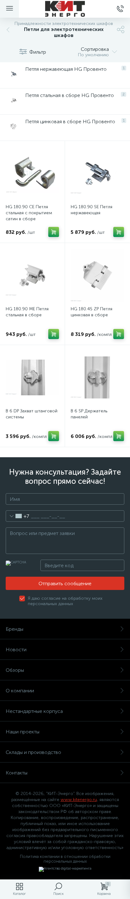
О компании (20, 691)
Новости (16, 650)
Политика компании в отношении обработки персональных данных (65, 859)
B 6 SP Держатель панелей (89, 414)
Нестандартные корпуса (34, 711)
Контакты (16, 773)
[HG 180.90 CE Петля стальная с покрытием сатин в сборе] (32, 173)
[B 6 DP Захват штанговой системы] (32, 377)
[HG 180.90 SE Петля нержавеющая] (97, 173)
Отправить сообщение (65, 583)
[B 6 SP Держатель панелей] (97, 377)
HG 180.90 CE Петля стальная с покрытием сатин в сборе (29, 213)
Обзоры (15, 670)
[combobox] (17, 516)
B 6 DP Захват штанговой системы (31, 414)
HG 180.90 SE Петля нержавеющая (91, 210)
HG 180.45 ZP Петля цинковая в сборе (91, 312)
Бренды (14, 629)
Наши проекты (22, 732)
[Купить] (53, 232)
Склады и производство (33, 752)
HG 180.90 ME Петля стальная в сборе (27, 312)
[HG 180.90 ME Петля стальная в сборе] (32, 275)
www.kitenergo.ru (79, 799)
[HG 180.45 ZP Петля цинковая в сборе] (97, 275)
